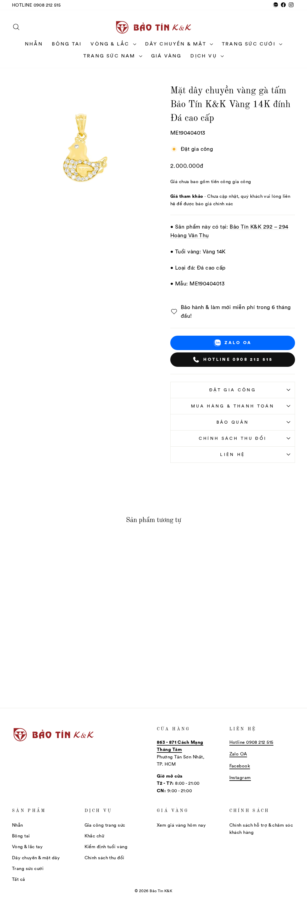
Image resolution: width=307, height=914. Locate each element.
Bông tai (67, 44)
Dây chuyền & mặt (176, 44)
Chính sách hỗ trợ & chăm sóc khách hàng (261, 828)
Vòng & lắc (111, 44)
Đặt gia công (232, 390)
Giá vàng (166, 56)
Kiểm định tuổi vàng (106, 846)
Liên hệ (232, 454)
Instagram (240, 777)
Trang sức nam (110, 56)
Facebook (239, 766)
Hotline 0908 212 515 (36, 5)
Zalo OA (238, 342)
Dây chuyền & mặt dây (36, 857)
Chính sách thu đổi (233, 438)
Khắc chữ (94, 836)
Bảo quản (232, 422)
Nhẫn (34, 44)
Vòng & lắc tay (27, 846)
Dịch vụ (204, 56)
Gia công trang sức (105, 825)
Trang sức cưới (250, 44)
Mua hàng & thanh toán (232, 406)
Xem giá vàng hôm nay (181, 825)
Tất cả (18, 879)
